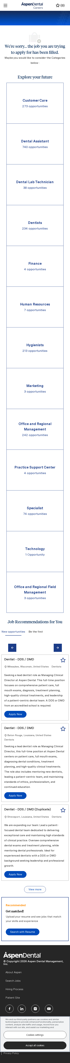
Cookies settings (34, 1034)
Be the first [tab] (35, 631)
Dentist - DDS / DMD (19, 659)
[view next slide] (58, 648)
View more (35, 889)
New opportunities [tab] (13, 631)
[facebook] (9, 1009)
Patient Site (12, 997)
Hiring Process (14, 989)
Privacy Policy (11, 1053)
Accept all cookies (35, 1045)
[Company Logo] (32, 5)
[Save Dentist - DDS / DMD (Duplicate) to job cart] (63, 810)
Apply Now (15, 714)
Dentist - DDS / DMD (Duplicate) (27, 809)
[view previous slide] (12, 648)
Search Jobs (13, 980)
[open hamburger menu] (5, 5)
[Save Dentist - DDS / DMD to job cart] (63, 660)
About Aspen (13, 972)
